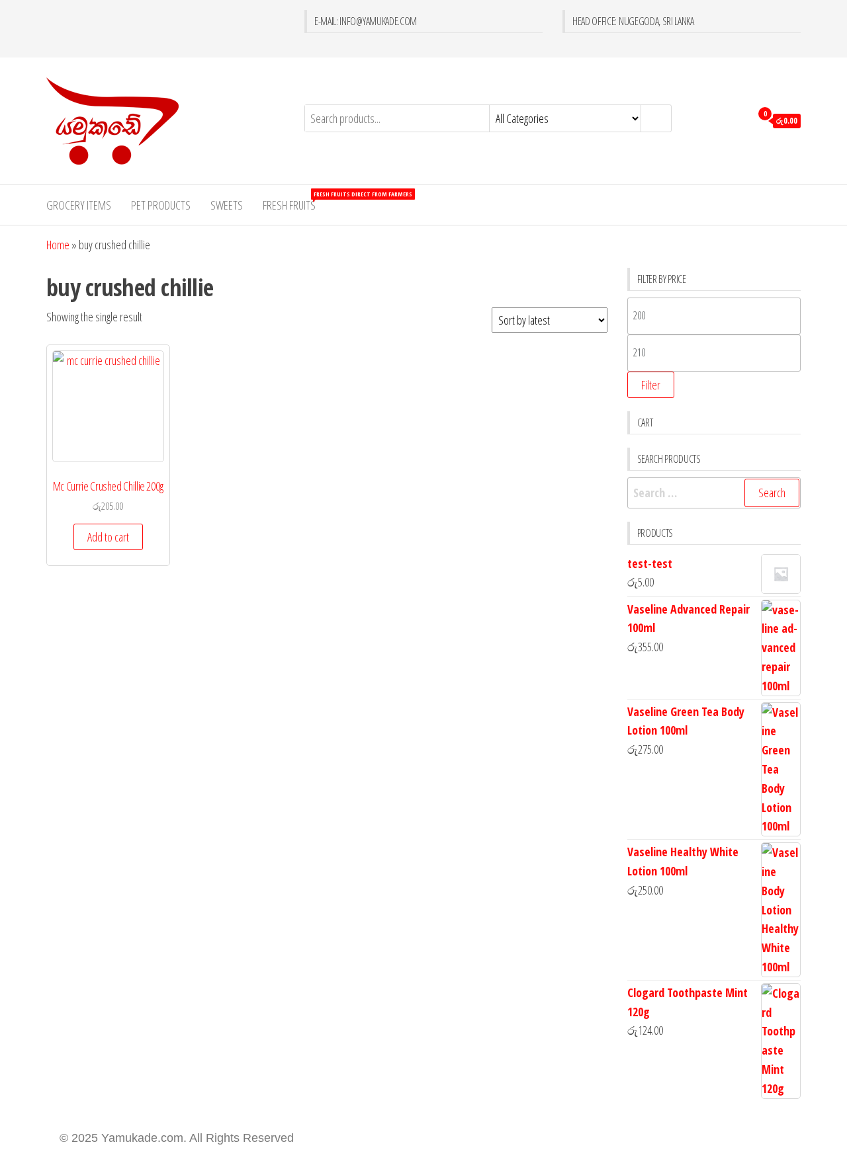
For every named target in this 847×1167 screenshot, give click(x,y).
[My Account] (737, 120)
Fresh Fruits (294, 201)
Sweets (226, 205)
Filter (650, 385)
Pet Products (161, 205)
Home (57, 245)
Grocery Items (78, 205)
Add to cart (108, 537)
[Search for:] (714, 492)
